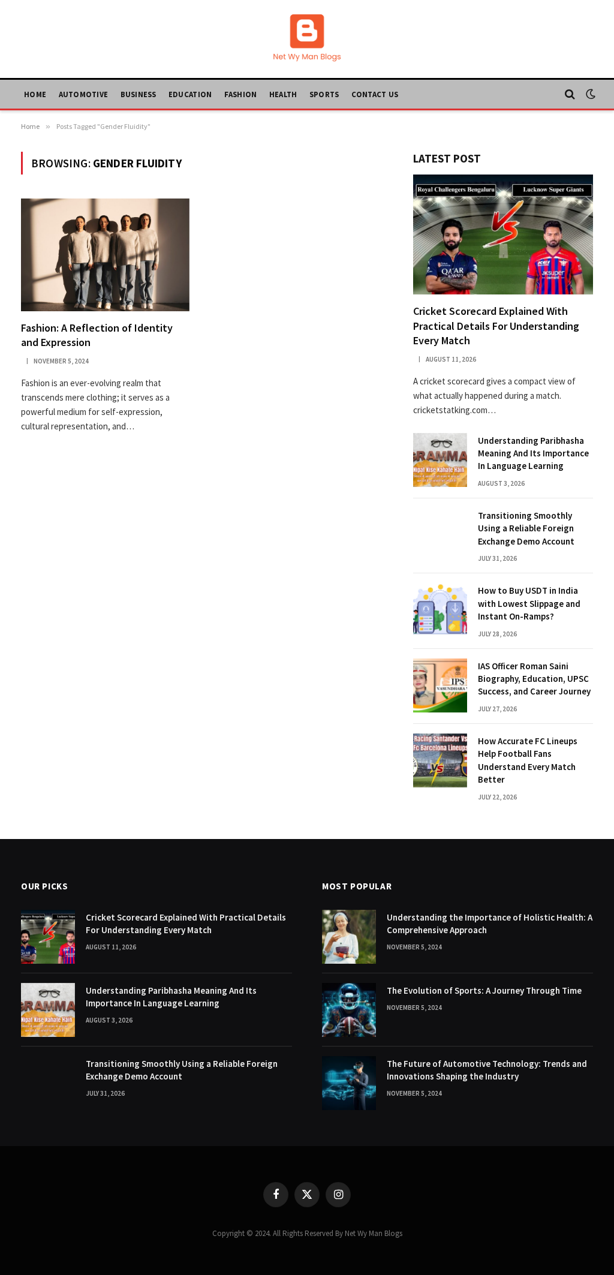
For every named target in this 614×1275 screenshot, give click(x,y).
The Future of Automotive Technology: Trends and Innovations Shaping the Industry (487, 1070)
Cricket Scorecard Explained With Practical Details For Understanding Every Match (496, 325)
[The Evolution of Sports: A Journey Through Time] (349, 1010)
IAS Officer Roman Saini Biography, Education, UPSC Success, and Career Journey (534, 678)
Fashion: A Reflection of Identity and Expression (97, 335)
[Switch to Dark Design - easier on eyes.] (589, 94)
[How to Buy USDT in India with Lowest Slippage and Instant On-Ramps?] (440, 610)
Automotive (84, 94)
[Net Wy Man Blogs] (307, 39)
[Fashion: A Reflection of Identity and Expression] (105, 255)
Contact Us (375, 94)
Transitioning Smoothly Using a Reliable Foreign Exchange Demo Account (526, 528)
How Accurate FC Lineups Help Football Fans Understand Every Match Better (527, 760)
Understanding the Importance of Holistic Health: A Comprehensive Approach (489, 924)
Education (190, 94)
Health (283, 94)
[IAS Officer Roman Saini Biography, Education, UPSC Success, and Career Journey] (440, 685)
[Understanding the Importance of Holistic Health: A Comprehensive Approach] (349, 937)
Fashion (240, 94)
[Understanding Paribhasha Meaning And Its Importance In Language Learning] (440, 460)
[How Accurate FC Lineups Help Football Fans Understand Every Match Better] (440, 760)
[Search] (569, 94)
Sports (324, 94)
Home (35, 94)
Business (138, 94)
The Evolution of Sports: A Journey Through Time (484, 990)
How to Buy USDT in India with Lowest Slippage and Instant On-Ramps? (529, 603)
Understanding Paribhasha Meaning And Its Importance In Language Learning (533, 453)
